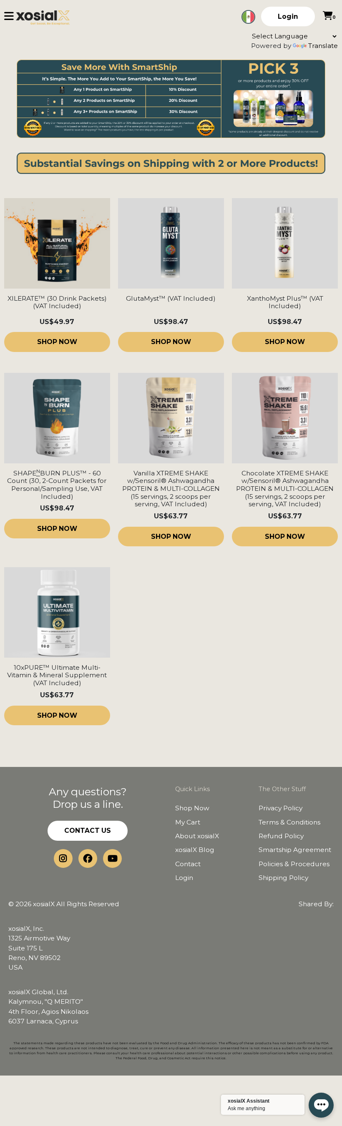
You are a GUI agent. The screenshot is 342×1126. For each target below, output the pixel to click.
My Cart (187, 822)
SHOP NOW (57, 342)
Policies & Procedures (294, 864)
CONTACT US (87, 830)
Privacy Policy (280, 808)
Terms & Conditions (289, 822)
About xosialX (197, 836)
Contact (188, 864)
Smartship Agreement (295, 850)
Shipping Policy (283, 878)
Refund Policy (281, 836)
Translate (323, 46)
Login (288, 16)
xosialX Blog (194, 850)
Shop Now (192, 808)
